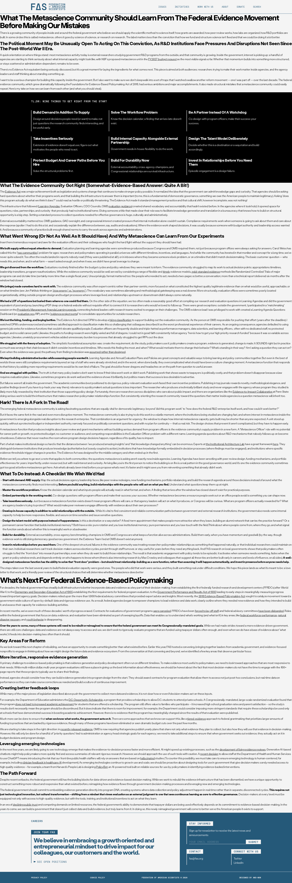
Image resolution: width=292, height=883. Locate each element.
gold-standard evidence (205, 271)
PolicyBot (102, 767)
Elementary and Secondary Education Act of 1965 (44, 592)
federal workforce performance (258, 615)
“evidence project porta (63, 314)
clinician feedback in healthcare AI (42, 762)
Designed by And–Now (250, 877)
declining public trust (25, 804)
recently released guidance (76, 729)
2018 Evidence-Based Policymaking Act (222, 596)
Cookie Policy (97, 877)
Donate (241, 6)
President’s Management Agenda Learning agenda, (47, 309)
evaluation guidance (119, 206)
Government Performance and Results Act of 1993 (186, 592)
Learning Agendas (49, 206)
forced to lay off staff (206, 611)
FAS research (213, 549)
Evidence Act (13, 191)
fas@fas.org (196, 858)
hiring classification (120, 320)
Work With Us (205, 6)
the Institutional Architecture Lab (225, 444)
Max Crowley (149, 557)
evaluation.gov (26, 314)
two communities (27, 252)
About (225, 6)
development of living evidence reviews (243, 749)
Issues (162, 6)
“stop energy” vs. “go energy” (69, 290)
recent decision (209, 754)
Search (257, 6)
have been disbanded (271, 611)
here (275, 444)
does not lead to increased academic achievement (44, 704)
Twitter (238, 858)
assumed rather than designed (107, 352)
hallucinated (147, 758)
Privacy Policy (39, 877)
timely (166, 271)
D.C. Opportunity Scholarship (86, 699)
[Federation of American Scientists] (48, 6)
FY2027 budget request (162, 59)
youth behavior (34, 619)
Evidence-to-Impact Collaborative (253, 391)
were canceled (162, 611)
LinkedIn (239, 862)
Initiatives (182, 6)
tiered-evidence (196, 718)
